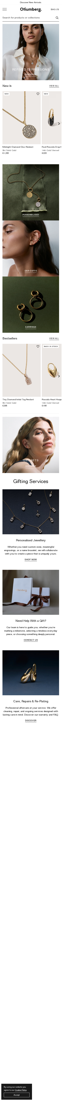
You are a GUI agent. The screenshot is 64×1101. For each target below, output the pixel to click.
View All (54, 86)
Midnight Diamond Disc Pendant (17, 147)
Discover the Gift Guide (30, 2)
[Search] (57, 17)
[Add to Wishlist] (38, 94)
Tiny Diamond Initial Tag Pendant (18, 397)
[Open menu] (4, 9)
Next (59, 124)
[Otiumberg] (31, 9)
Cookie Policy (21, 1090)
